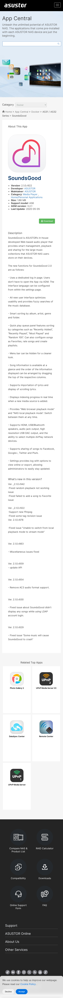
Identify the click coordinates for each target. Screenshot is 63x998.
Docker (35, 111)
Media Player (30, 194)
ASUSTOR (29, 188)
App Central (21, 111)
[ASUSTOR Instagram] (24, 972)
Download (48, 221)
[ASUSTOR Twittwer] (29, 972)
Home (8, 111)
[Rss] (35, 972)
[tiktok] (7, 972)
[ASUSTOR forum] (45, 972)
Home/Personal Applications (26, 197)
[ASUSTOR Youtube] (40, 972)
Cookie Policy (28, 984)
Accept (21, 991)
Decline (8, 991)
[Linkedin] (13, 972)
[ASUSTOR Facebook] (18, 972)
